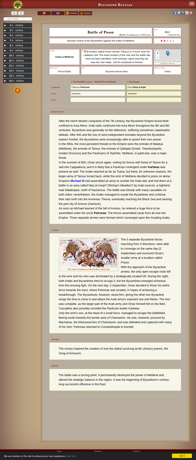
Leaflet (177, 61)
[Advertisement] (17, 137)
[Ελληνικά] (57, 13)
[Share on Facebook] (175, 12)
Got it (182, 456)
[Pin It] (191, 12)
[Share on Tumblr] (183, 12)
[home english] (44, 13)
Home (59, 451)
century (13, 25)
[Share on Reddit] (187, 12)
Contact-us (137, 451)
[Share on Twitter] (179, 12)
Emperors (98, 451)
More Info (71, 456)
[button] (167, 53)
